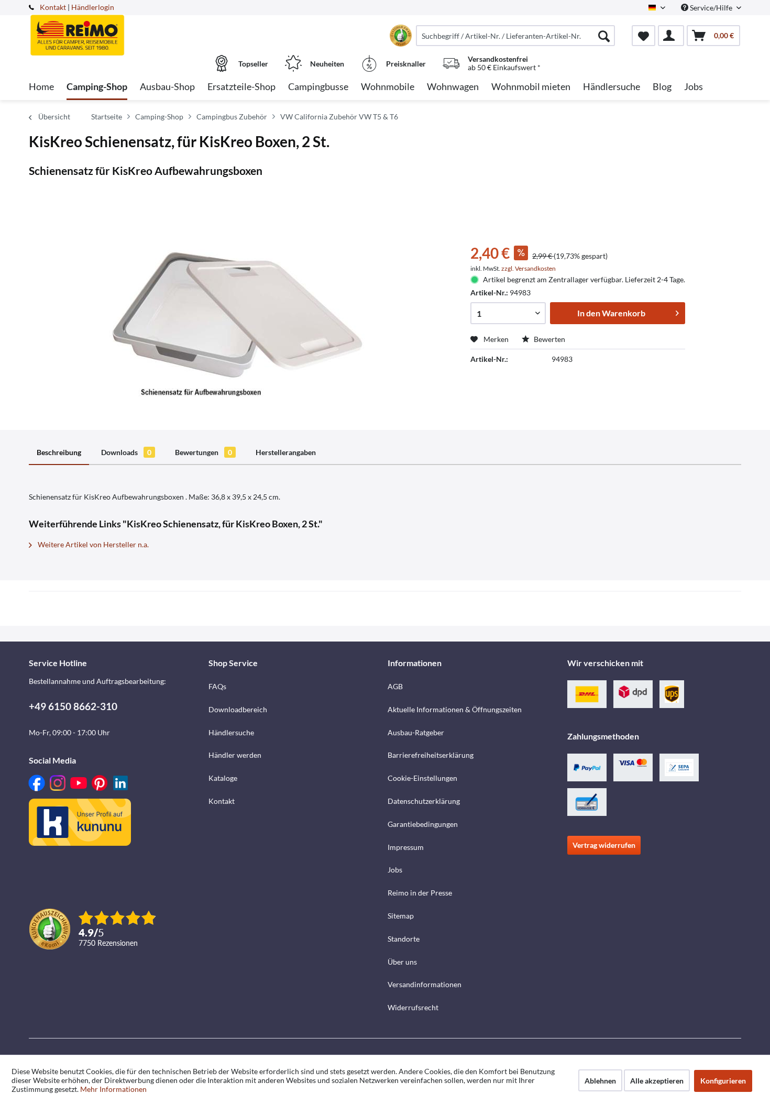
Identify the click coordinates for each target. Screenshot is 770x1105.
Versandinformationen (424, 984)
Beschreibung (59, 452)
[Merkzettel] (643, 35)
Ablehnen (600, 1080)
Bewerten (548, 339)
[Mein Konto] (671, 35)
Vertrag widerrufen (604, 845)
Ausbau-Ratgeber (416, 732)
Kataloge (222, 778)
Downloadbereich (237, 709)
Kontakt (53, 7)
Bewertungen (203, 452)
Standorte (404, 938)
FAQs (217, 686)
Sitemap (401, 915)
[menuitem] (515, 35)
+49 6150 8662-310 (73, 706)
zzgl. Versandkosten (528, 268)
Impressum (406, 847)
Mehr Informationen (113, 1089)
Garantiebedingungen (423, 824)
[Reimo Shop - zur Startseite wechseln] (117, 30)
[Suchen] (604, 35)
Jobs (395, 869)
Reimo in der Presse (420, 892)
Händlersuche (231, 732)
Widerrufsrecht (413, 1007)
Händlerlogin (92, 7)
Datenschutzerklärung (424, 801)
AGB (395, 686)
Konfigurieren (723, 1080)
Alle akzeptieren (657, 1080)
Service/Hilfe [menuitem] (711, 7)
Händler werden (234, 754)
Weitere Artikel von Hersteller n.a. (92, 544)
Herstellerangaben (286, 452)
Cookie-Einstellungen (422, 778)
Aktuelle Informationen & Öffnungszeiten (455, 709)
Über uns (402, 961)
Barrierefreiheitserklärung (431, 754)
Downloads (126, 452)
